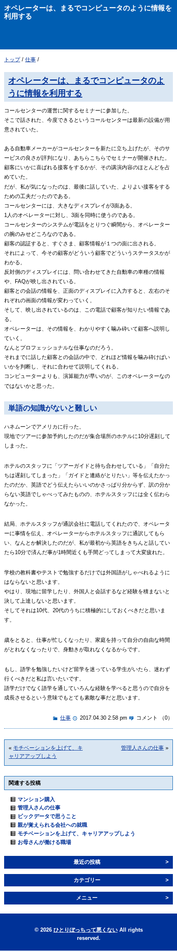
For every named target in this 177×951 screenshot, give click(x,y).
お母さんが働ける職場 (44, 842)
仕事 (30, 59)
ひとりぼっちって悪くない (86, 930)
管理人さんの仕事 (142, 748)
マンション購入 (36, 799)
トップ (12, 59)
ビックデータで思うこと (47, 816)
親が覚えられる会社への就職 (52, 825)
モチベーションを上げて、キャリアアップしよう (76, 833)
